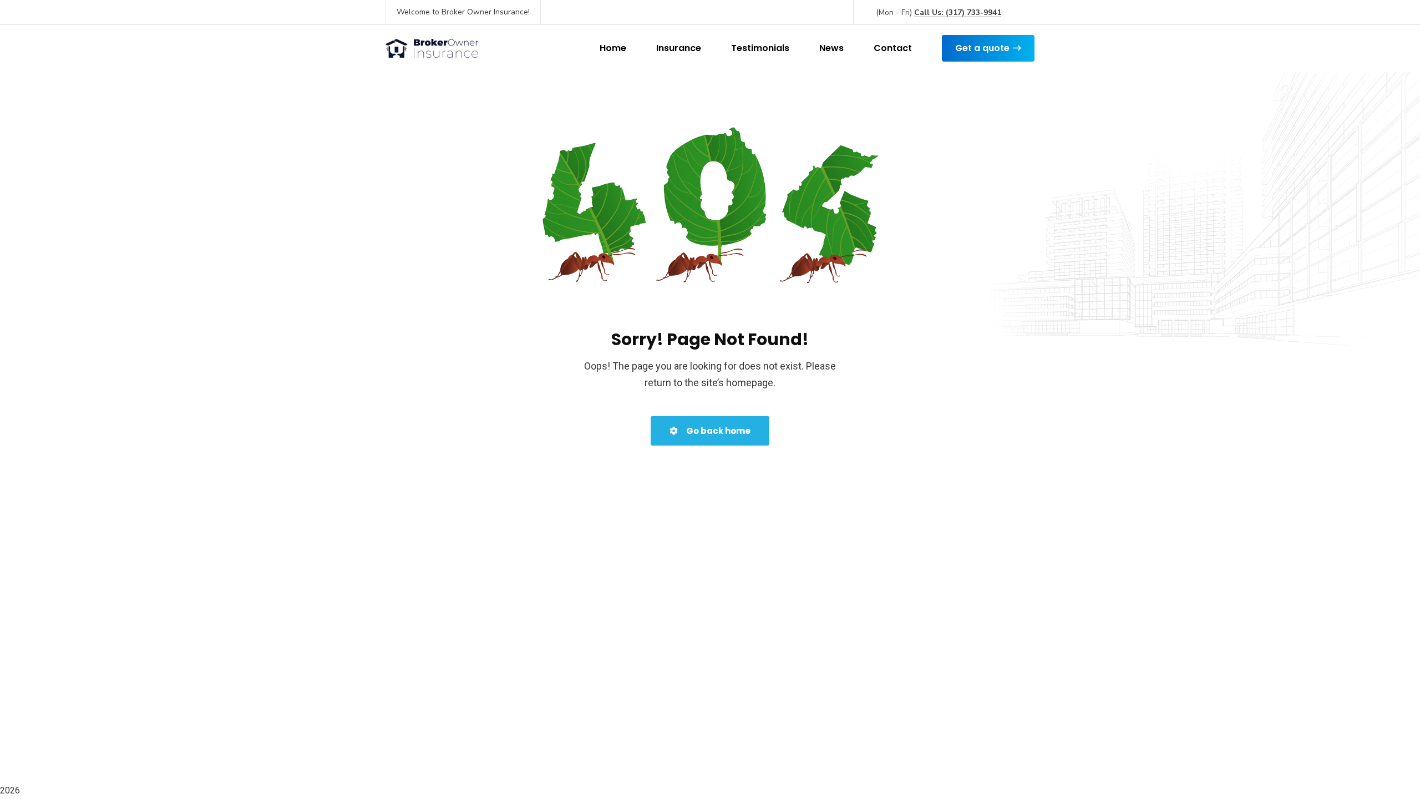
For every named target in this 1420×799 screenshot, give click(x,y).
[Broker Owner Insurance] (432, 48)
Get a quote (982, 48)
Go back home (717, 431)
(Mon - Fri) (938, 12)
